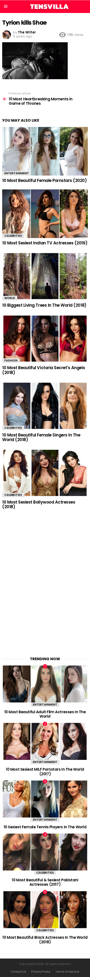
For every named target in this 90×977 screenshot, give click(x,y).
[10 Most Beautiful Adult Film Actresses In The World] (45, 683)
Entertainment (16, 173)
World (9, 298)
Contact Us (18, 971)
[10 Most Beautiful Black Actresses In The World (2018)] (45, 909)
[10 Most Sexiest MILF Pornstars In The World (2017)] (45, 741)
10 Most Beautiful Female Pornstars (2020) (44, 180)
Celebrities (13, 236)
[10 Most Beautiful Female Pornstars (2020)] (45, 151)
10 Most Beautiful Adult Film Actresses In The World (45, 714)
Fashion (10, 360)
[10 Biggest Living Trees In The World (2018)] (45, 276)
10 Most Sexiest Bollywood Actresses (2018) (38, 504)
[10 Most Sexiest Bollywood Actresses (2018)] (45, 473)
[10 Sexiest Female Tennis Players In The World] (45, 799)
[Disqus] (45, 580)
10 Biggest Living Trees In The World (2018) (44, 305)
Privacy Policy (40, 971)
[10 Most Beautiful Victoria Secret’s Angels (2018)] (45, 338)
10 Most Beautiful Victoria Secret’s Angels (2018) (43, 370)
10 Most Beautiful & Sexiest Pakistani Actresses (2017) (45, 882)
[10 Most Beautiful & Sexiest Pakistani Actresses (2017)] (45, 852)
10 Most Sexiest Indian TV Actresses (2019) (44, 243)
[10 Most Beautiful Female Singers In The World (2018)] (45, 405)
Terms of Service (67, 971)
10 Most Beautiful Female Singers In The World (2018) (41, 437)
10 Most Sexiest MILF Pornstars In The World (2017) (45, 771)
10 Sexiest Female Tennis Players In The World (45, 827)
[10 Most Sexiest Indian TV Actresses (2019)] (45, 213)
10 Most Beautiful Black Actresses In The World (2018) (44, 939)
